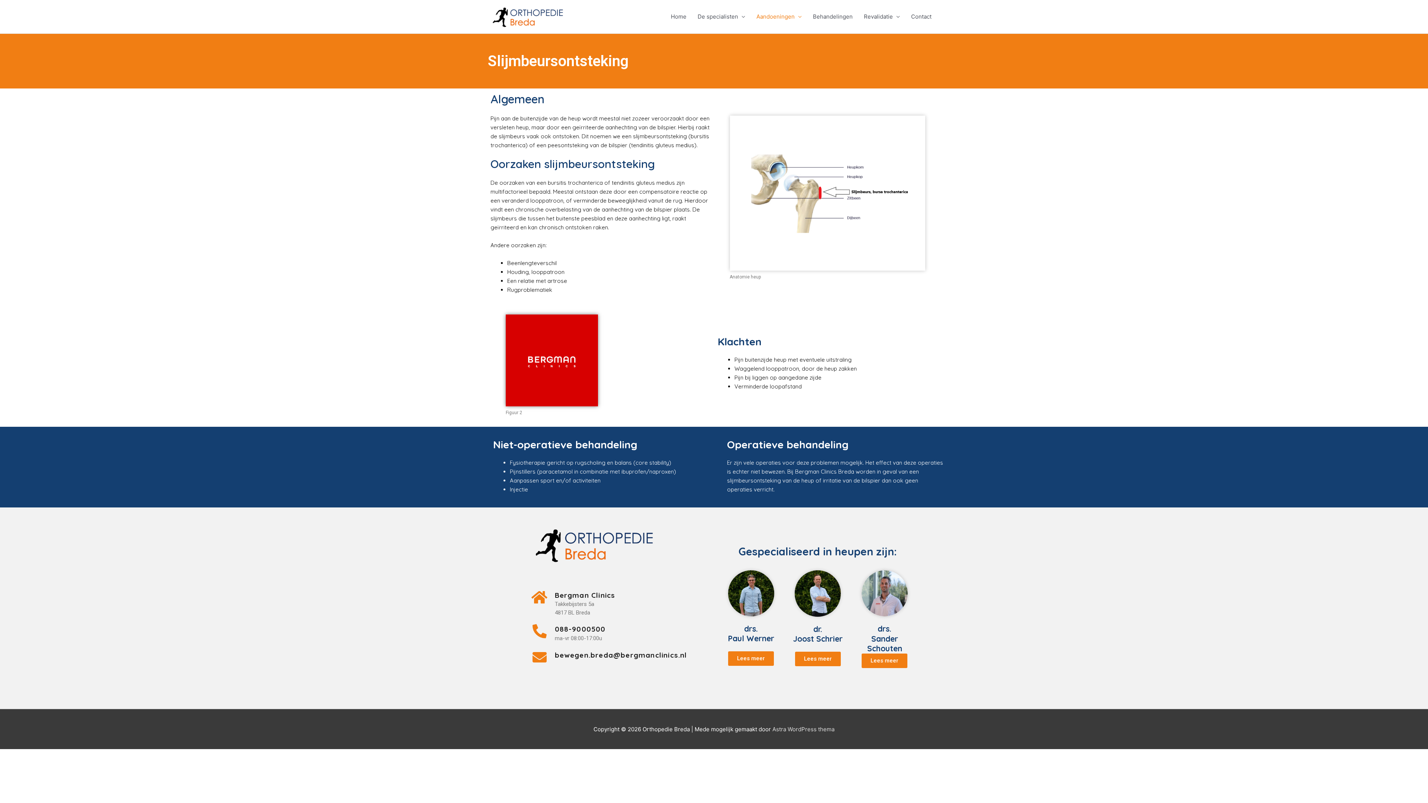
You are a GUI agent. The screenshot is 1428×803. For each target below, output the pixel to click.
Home (678, 16)
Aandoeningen (775, 16)
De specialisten (718, 16)
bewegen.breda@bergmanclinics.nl (621, 655)
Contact (921, 16)
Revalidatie (878, 16)
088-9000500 (580, 629)
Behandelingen (833, 16)
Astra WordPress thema (803, 729)
